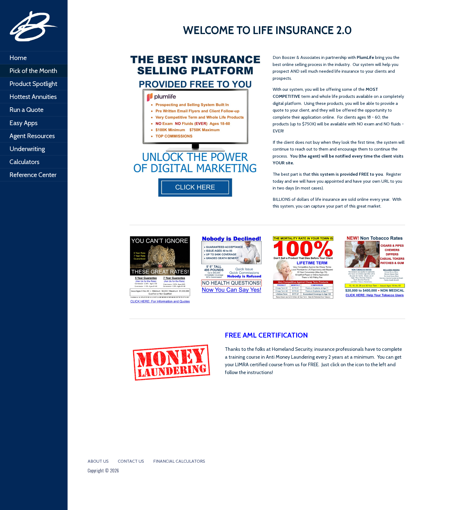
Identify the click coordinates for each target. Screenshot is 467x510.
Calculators (24, 162)
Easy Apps (23, 123)
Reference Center (32, 175)
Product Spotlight (33, 84)
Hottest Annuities (33, 97)
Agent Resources (32, 136)
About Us (98, 461)
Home (18, 58)
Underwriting (27, 149)
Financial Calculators (179, 461)
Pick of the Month (33, 71)
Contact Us (131, 461)
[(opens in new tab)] (195, 126)
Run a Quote (26, 110)
